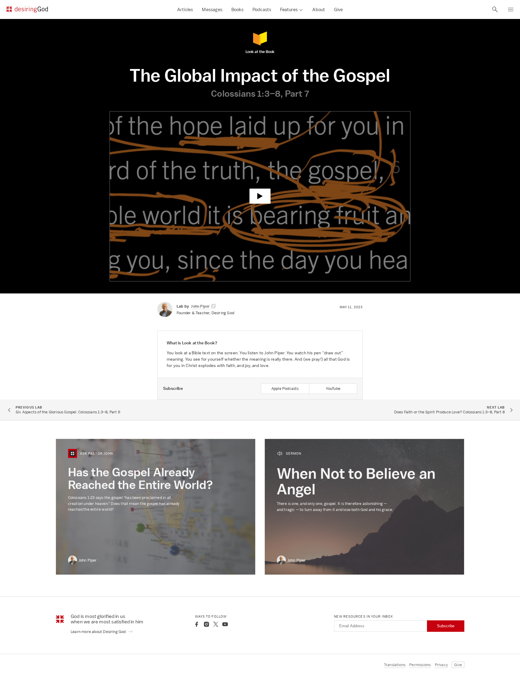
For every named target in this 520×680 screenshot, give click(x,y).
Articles (185, 9)
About (318, 9)
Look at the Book (260, 51)
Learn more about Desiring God (99, 631)
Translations (394, 664)
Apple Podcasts (285, 388)
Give (338, 9)
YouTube (333, 388)
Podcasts (261, 9)
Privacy (441, 664)
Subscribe (445, 626)
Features (289, 9)
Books (237, 9)
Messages (212, 9)
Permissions (420, 664)
